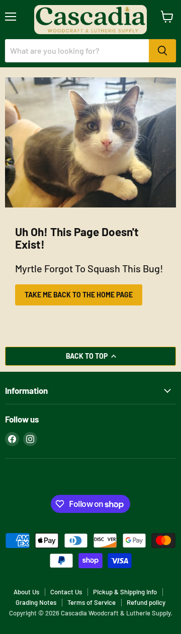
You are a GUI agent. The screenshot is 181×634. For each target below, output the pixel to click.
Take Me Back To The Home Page (79, 294)
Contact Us (66, 592)
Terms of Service (91, 602)
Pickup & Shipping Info (125, 592)
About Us (26, 592)
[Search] (162, 50)
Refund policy (146, 602)
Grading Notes (36, 602)
